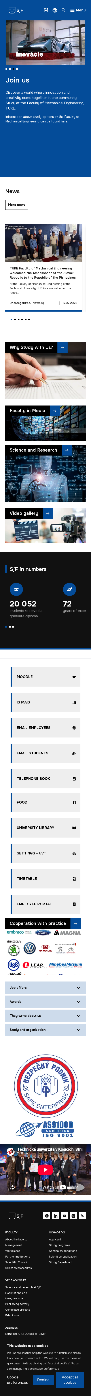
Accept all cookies (70, 1380)
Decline (43, 1380)
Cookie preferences (17, 1380)
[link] (17, 10)
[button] (54, 10)
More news (16, 205)
